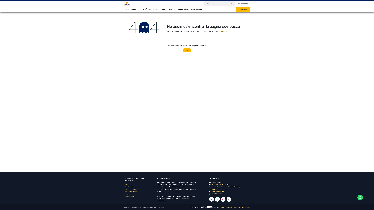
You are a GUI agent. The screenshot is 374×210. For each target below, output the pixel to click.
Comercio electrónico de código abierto (235, 207)
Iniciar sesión (243, 4)
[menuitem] (127, 9)
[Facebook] (217, 199)
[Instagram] (223, 199)
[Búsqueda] (232, 3)
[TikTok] (229, 199)
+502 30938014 (218, 194)
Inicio (187, 50)
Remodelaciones (131, 191)
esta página (224, 31)
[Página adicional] (211, 199)
